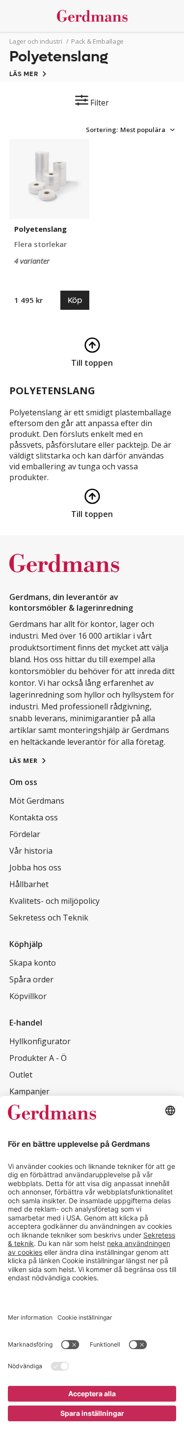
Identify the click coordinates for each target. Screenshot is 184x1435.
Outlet (20, 1074)
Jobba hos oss (35, 867)
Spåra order (31, 979)
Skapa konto (32, 962)
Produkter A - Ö (38, 1058)
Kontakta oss (33, 817)
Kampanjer (29, 1091)
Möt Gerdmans (36, 800)
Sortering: (102, 129)
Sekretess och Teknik (48, 917)
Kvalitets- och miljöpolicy (54, 900)
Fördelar (24, 834)
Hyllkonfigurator (40, 1041)
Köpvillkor (28, 996)
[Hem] (92, 16)
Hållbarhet (29, 884)
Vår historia (31, 850)
